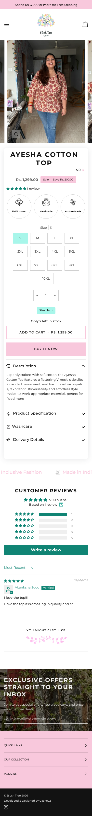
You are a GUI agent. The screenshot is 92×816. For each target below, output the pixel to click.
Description (24, 366)
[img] (14, 581)
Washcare (22, 426)
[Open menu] (11, 24)
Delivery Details (28, 439)
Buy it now (46, 349)
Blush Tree (14, 795)
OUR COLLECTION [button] (16, 759)
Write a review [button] (46, 550)
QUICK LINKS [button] (13, 745)
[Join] (84, 718)
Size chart (46, 310)
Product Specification (34, 413)
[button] (16, 188)
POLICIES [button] (10, 773)
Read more (15, 398)
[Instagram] (6, 807)
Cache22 (45, 800)
